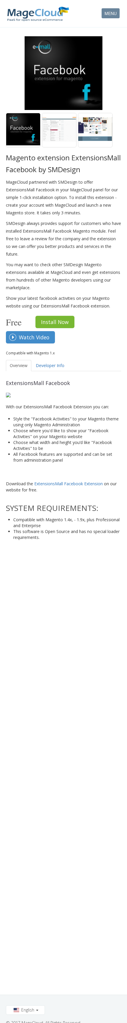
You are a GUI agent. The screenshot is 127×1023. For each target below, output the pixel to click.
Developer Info (50, 365)
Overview (18, 365)
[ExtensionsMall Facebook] (23, 130)
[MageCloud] (38, 14)
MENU (111, 13)
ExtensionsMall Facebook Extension (68, 483)
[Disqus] (63, 617)
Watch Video (34, 337)
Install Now (55, 321)
